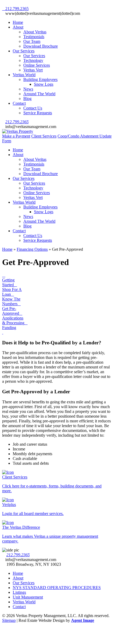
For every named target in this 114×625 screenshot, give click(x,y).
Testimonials (33, 36)
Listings (19, 592)
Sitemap (9, 620)
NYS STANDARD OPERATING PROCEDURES (57, 587)
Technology (33, 60)
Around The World (39, 94)
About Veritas (34, 32)
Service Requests (37, 113)
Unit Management (28, 597)
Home (18, 22)
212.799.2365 (17, 122)
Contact (19, 103)
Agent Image (82, 620)
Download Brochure (40, 46)
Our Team (31, 41)
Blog (27, 98)
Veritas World (24, 74)
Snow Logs (43, 84)
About (18, 27)
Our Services (23, 51)
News (28, 89)
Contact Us (32, 108)
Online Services (36, 65)
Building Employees (40, 79)
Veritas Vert (33, 70)
